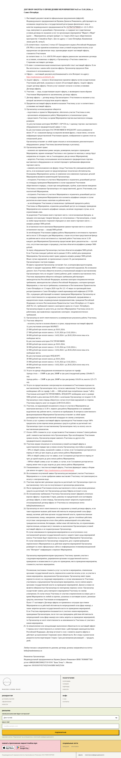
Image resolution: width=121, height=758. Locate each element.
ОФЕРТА (80, 755)
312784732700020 (73, 27)
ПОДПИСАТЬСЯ (60, 732)
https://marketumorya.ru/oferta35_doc (40, 77)
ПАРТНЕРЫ (66, 687)
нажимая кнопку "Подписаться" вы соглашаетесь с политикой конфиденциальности (28, 737)
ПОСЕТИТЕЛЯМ (68, 678)
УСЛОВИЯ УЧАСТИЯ (8, 699)
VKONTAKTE (75, 746)
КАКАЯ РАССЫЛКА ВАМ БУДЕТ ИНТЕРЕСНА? (16, 714)
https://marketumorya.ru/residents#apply (59, 470)
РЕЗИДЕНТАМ (7, 696)
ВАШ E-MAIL (5, 722)
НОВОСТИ (66, 689)
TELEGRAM (66, 746)
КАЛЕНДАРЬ (66, 681)
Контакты (66, 702)
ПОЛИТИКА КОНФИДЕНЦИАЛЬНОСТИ (94, 755)
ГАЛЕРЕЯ (66, 684)
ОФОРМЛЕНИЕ (6, 702)
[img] (7, 682)
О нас (64, 699)
